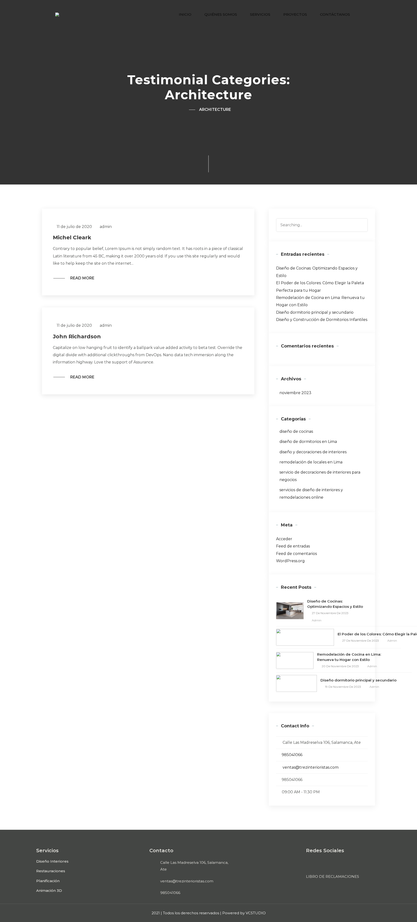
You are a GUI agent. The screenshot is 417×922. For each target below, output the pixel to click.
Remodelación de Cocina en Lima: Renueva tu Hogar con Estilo (349, 657)
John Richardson (77, 336)
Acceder (284, 539)
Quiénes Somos (220, 14)
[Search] (362, 224)
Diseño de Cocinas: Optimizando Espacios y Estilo (335, 604)
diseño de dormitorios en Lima (308, 441)
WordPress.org (290, 561)
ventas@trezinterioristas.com (311, 767)
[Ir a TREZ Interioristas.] (188, 109)
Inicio (185, 14)
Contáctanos (335, 14)
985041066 (292, 754)
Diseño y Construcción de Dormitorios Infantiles (321, 319)
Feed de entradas (293, 546)
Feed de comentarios (296, 553)
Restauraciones (50, 871)
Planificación (48, 881)
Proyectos (295, 14)
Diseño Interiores (52, 861)
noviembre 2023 (295, 392)
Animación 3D (49, 890)
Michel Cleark (72, 237)
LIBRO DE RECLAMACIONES (332, 876)
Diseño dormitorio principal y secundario (315, 312)
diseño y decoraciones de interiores (313, 452)
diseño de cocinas (296, 431)
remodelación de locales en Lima (310, 462)
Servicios (260, 14)
